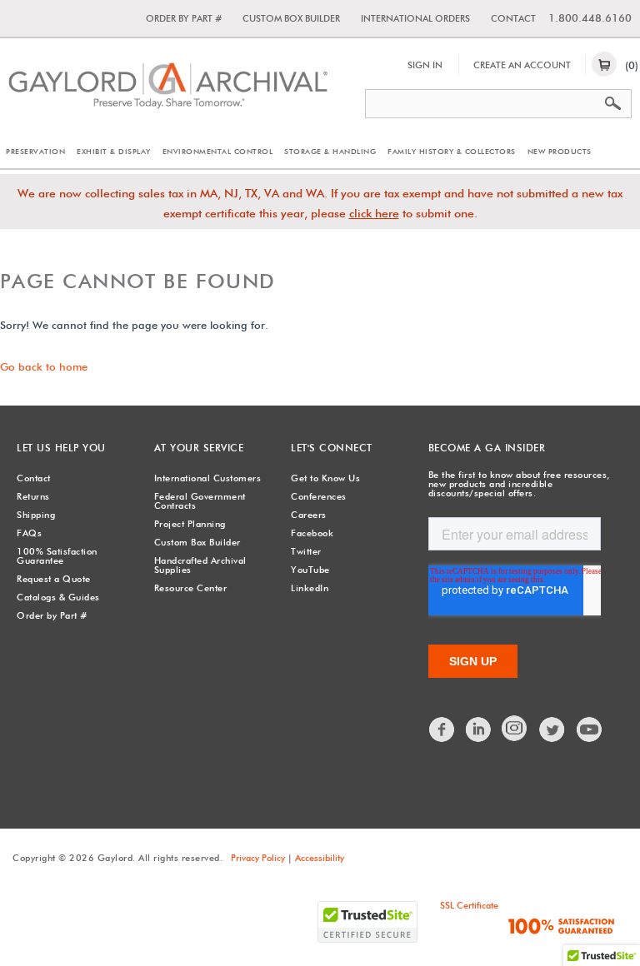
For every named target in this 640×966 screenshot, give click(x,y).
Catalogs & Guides (58, 597)
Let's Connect (331, 447)
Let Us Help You (61, 447)
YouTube (310, 569)
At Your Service (199, 447)
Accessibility (319, 858)
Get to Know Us (325, 478)
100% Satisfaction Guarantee (57, 555)
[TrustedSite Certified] (368, 922)
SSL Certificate (469, 905)
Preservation (35, 151)
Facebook (312, 533)
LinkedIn (309, 588)
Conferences (319, 496)
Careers (309, 514)
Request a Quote (54, 579)
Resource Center (191, 588)
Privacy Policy (258, 858)
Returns (33, 496)
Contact (513, 18)
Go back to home (44, 366)
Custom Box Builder (291, 18)
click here (374, 213)
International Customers (208, 478)
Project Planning (190, 524)
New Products (560, 151)
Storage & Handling (330, 151)
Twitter (306, 551)
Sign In (425, 65)
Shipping (36, 514)
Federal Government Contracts (200, 500)
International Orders (415, 18)
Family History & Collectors (452, 151)
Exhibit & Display (114, 151)
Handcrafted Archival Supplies (200, 565)
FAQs (29, 533)
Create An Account (522, 65)
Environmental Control (217, 151)
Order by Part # (184, 18)
